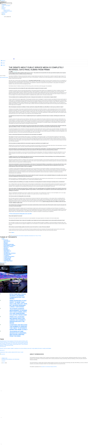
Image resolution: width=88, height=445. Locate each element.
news (23, 344)
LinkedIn (3, 62)
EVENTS (3, 8)
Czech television (16, 235)
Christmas (14, 344)
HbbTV (16, 343)
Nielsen (9, 343)
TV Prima (39, 235)
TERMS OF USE (4, 358)
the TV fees (36, 235)
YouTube (3, 65)
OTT (21, 344)
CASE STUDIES (4, 12)
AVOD (6, 345)
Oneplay (10, 344)
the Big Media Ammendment (28, 235)
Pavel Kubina (21, 235)
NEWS (3, 6)
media (7, 343)
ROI (19, 344)
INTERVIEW (4, 77)
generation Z (2, 345)
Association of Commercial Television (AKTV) (49, 366)
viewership (5, 342)
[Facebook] (7, 24)
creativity (1, 342)
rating (12, 345)
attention (13, 342)
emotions (19, 342)
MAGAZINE (4, 7)
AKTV (12, 235)
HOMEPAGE (4, 4)
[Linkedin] (7, 38)
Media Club (26, 343)
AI (9, 342)
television (3, 343)
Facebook (3, 60)
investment (26, 344)
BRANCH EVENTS (7, 10)
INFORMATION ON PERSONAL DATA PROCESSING (10, 359)
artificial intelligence (3, 344)
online (14, 343)
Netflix (17, 344)
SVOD (11, 342)
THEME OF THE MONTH (6, 5)
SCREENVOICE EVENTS (8, 11)
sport (1, 343)
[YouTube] (7, 52)
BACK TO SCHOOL (3, 262)
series (8, 344)
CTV (8, 342)
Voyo (16, 342)
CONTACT (3, 13)
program (22, 342)
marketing (26, 342)
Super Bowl (9, 345)
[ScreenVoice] (2, 0)
